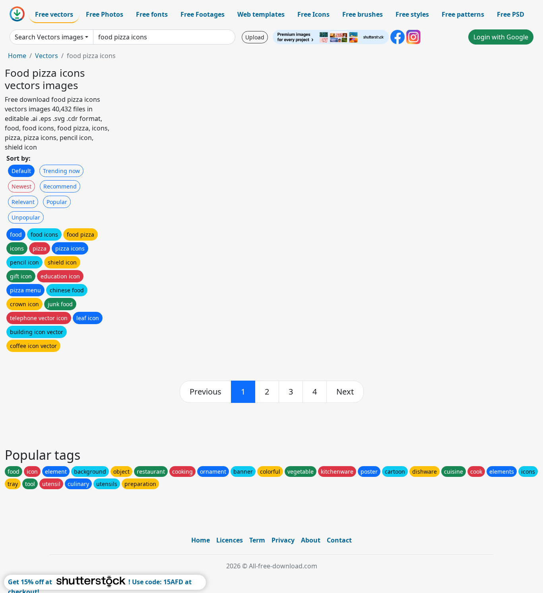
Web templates (261, 14)
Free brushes (362, 14)
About (310, 540)
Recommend (60, 186)
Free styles (412, 14)
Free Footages (202, 14)
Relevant (23, 202)
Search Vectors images (49, 37)
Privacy (283, 540)
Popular (57, 202)
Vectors (46, 55)
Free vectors (54, 14)
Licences (229, 540)
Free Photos (104, 14)
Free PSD (510, 14)
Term (257, 540)
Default (21, 171)
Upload (254, 37)
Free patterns (463, 14)
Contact (339, 540)
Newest (21, 186)
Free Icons (313, 14)
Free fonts (152, 14)
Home (17, 55)
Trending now (61, 171)
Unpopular (26, 217)
